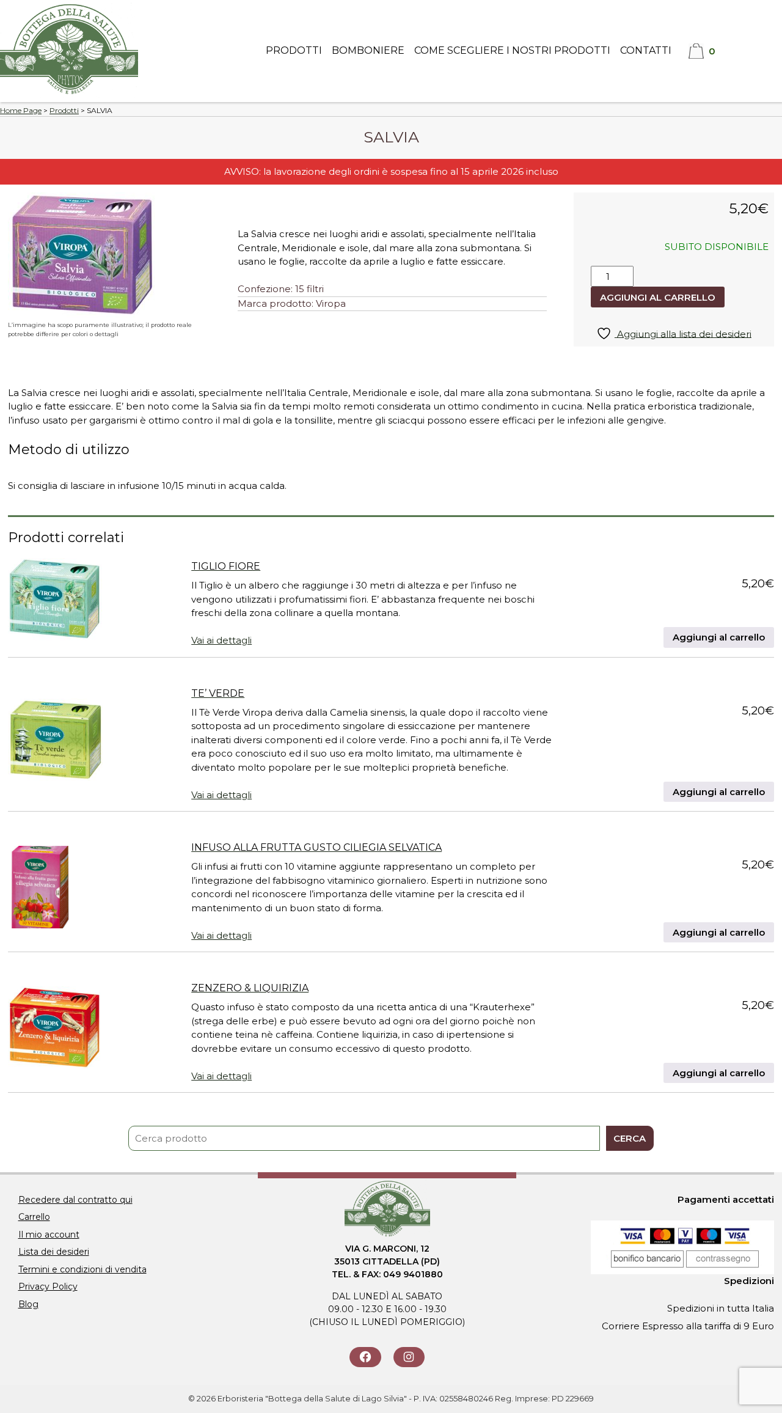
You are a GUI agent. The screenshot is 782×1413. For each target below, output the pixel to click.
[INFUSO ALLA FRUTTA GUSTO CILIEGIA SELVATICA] (41, 889)
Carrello (34, 1216)
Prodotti (294, 50)
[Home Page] (69, 94)
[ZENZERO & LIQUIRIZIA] (54, 1029)
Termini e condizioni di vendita (82, 1269)
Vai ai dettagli (221, 640)
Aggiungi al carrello (657, 297)
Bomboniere (368, 50)
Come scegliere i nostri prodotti (512, 50)
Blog (28, 1304)
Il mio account (48, 1234)
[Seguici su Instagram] (409, 1357)
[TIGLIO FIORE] (55, 601)
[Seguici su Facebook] (365, 1357)
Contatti (645, 50)
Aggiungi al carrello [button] (719, 637)
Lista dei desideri (53, 1251)
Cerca (629, 1138)
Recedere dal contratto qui (75, 1199)
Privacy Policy (48, 1286)
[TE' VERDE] (55, 742)
